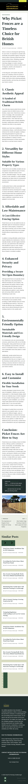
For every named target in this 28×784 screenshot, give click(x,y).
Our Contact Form (14, 762)
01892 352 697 (23, 0)
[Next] (11, 543)
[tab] (5, 673)
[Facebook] (5, 778)
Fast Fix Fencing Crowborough (9, 48)
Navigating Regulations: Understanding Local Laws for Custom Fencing (14, 613)
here (9, 483)
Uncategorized (6, 14)
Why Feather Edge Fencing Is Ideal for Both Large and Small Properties (20, 522)
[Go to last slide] (5, 543)
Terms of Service (21, 778)
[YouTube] (5, 781)
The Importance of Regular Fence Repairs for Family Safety (6, 522)
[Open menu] (25, 6)
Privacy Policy (22, 780)
